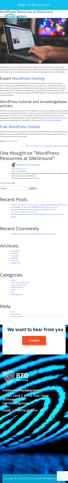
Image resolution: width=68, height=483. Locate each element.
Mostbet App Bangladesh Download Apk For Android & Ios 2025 (33, 209)
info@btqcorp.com (38, 4)
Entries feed (15, 314)
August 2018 (15, 263)
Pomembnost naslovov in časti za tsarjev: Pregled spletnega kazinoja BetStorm (39, 205)
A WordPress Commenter (26, 165)
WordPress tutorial (19, 116)
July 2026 (14, 253)
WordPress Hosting (28, 78)
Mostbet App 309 (17, 287)
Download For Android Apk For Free (23, 212)
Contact (34, 340)
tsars (12, 292)
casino (13, 280)
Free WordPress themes (20, 126)
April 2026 (15, 261)
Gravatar (36, 178)
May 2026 (14, 258)
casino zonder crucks (18, 285)
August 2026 (15, 251)
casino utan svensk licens (20, 282)
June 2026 (15, 256)
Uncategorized (12, 141)
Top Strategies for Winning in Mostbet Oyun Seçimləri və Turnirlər (34, 207)
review (13, 290)
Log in (13, 312)
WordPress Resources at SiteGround (43, 234)
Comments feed (16, 316)
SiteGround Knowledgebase (51, 120)
